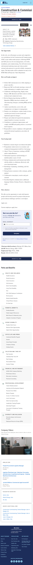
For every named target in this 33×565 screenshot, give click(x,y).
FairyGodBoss (4, 556)
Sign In (25, 2)
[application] (16, 446)
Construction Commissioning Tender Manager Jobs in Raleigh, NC (16, 510)
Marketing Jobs (14, 547)
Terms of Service (20, 238)
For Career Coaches (26, 544)
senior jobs (6, 495)
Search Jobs (3, 543)
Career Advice (4, 547)
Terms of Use (3, 550)
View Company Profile (8, 45)
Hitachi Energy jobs (8, 497)
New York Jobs (14, 538)
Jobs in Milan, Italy (7, 519)
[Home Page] (5, 3)
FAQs (2, 541)
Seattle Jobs (13, 543)
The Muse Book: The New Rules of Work (26, 541)
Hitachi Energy (5, 7)
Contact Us (3, 554)
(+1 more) (18, 12)
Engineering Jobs (15, 545)
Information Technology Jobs (16, 550)
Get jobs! (16, 233)
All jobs (5, 499)
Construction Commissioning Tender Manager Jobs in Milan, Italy (16, 514)
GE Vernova (6, 467)
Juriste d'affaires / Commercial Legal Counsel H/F (16, 482)
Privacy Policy (4, 552)
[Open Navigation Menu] (30, 2)
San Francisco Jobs (15, 541)
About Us (3, 538)
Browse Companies (5, 545)
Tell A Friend (24, 546)
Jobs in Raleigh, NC (8, 517)
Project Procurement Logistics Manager (13, 465)
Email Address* (8, 222)
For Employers (25, 538)
